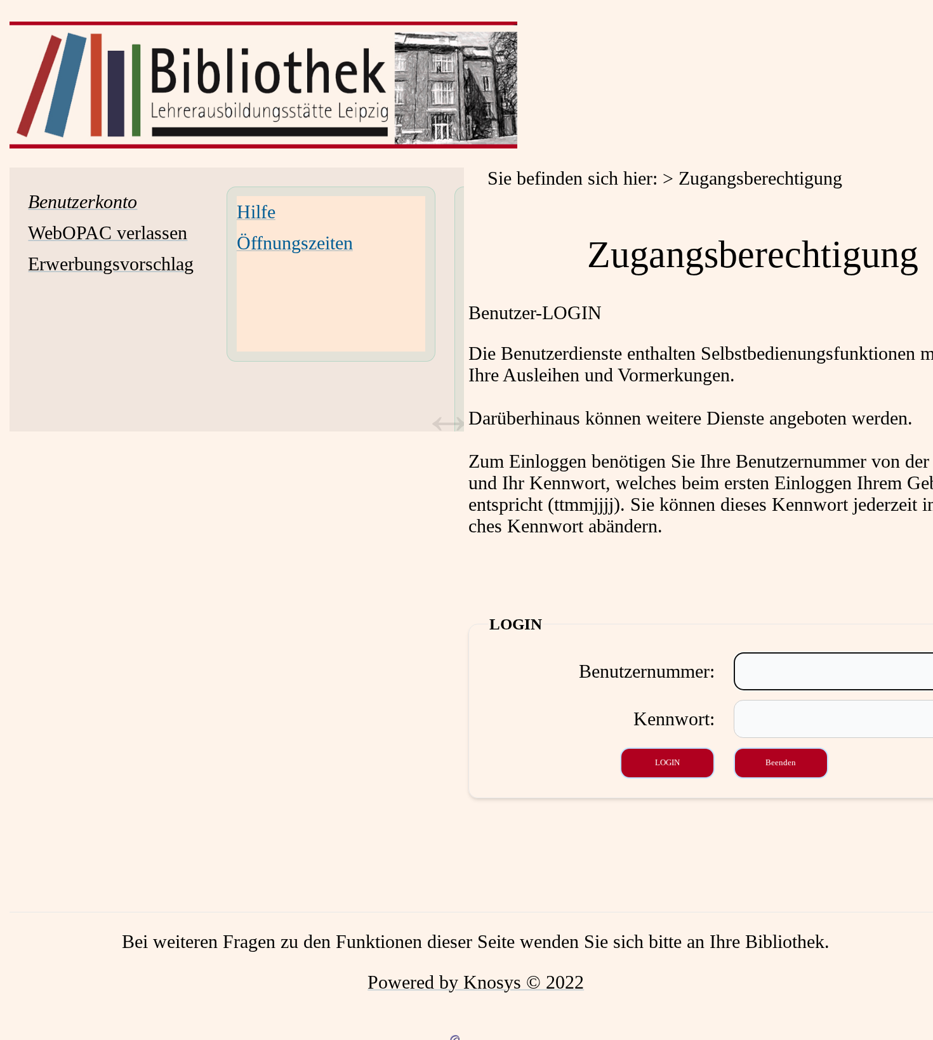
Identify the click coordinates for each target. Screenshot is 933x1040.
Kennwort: (674, 718)
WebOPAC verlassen (107, 232)
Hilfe (256, 211)
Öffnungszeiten (295, 242)
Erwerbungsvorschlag (111, 263)
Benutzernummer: (647, 671)
